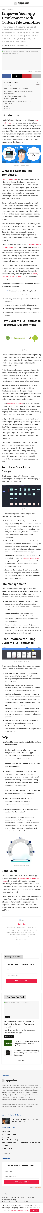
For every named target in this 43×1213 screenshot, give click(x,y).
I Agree (34, 1210)
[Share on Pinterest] (27, 76)
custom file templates (15, 403)
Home (3, 9)
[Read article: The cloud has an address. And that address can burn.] (6, 1121)
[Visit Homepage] (21, 3)
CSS (3, 276)
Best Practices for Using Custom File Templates (17, 102)
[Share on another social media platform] (36, 76)
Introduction (8, 86)
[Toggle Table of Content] (37, 83)
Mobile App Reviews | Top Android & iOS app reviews (21, 1142)
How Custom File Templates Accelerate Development (18, 92)
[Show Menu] (2, 3)
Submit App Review (9, 1134)
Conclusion (8, 109)
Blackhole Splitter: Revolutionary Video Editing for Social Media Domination (26, 1053)
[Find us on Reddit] (16, 1194)
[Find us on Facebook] (2, 1194)
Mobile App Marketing (10, 1140)
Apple (7, 1017)
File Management (10, 99)
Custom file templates (10, 179)
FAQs (6, 106)
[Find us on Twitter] (6, 1194)
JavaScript (10, 276)
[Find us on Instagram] (12, 1194)
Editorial (6, 45)
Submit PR (5, 1137)
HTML (35, 274)
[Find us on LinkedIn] (9, 1194)
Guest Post (6, 1131)
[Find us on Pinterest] (19, 1194)
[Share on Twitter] (17, 76)
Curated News (7, 1148)
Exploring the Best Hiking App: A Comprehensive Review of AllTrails (26, 1044)
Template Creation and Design (15, 96)
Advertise (5, 1151)
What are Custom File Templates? (16, 89)
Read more (9, 1036)
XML (19, 276)
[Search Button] (40, 3)
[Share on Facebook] (6, 76)
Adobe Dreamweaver (31, 558)
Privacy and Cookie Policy (19, 1210)
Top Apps (5, 1145)
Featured (10, 9)
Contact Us (6, 1153)
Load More (21, 1060)
